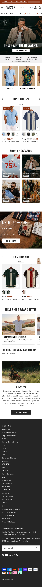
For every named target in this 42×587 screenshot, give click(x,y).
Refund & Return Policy (10, 512)
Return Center (7, 499)
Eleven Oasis (9, 579)
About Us (5, 467)
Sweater (5, 451)
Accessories (6, 461)
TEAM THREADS (21, 256)
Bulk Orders (6, 487)
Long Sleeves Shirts (9, 436)
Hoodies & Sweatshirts (10, 442)
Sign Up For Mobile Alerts (11, 532)
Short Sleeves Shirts (9, 432)
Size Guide (5, 503)
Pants (4, 439)
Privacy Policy (6, 519)
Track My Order (7, 496)
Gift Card (5, 471)
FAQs (3, 506)
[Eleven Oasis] (10, 7)
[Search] (30, 7)
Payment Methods (8, 522)
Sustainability (7, 480)
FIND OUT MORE (21, 412)
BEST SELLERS (16, 14)
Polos (3, 445)
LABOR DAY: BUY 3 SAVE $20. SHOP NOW (14, 2)
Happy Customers (8, 474)
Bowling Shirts (7, 429)
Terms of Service (8, 515)
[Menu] (2, 7)
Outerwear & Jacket (9, 458)
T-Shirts (4, 448)
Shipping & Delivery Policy (11, 509)
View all (21, 104)
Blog (3, 477)
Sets (3, 455)
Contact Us (5, 493)
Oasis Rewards (7, 483)
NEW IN (4, 14)
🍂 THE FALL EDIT (31, 14)
